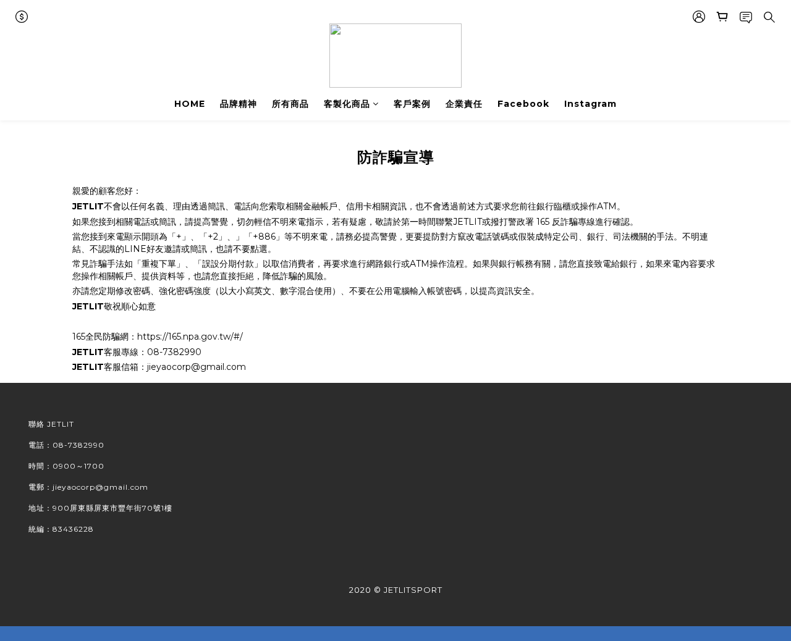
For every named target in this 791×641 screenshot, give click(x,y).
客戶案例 (412, 103)
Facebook (523, 103)
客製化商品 (347, 103)
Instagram (590, 103)
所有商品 (290, 103)
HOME (189, 103)
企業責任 (464, 103)
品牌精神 (238, 103)
